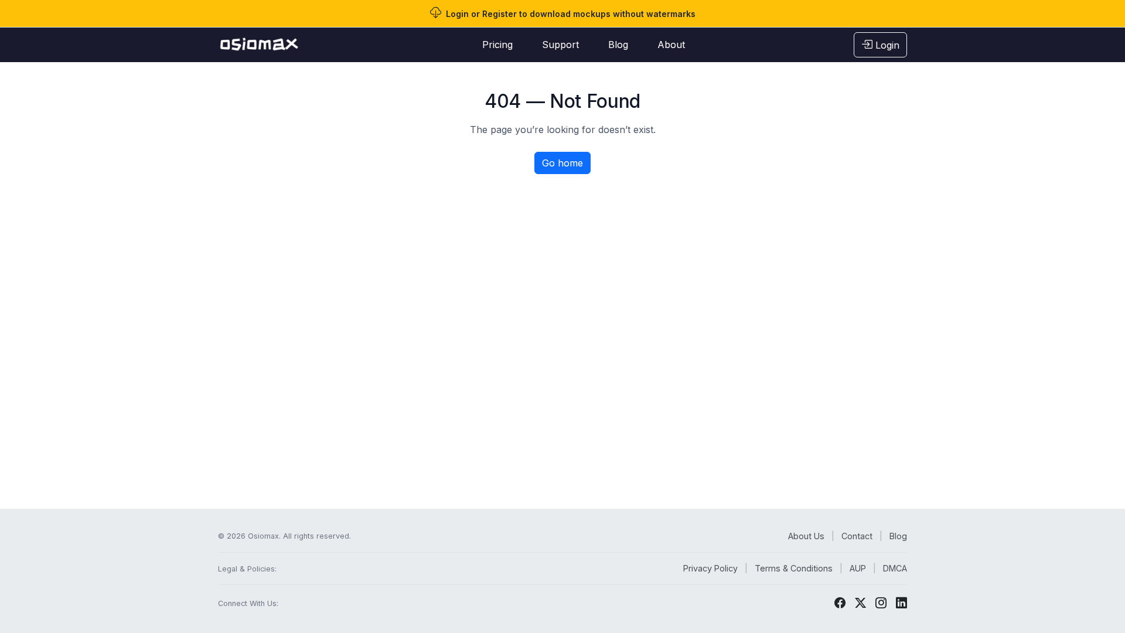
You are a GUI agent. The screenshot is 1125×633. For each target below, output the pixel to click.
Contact (856, 536)
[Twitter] (860, 603)
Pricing (497, 44)
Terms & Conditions (794, 568)
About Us (806, 536)
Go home (562, 163)
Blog (618, 44)
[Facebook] (840, 603)
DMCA (895, 568)
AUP (858, 568)
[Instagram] (881, 603)
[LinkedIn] (901, 603)
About (671, 44)
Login (885, 45)
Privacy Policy (710, 568)
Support (560, 44)
